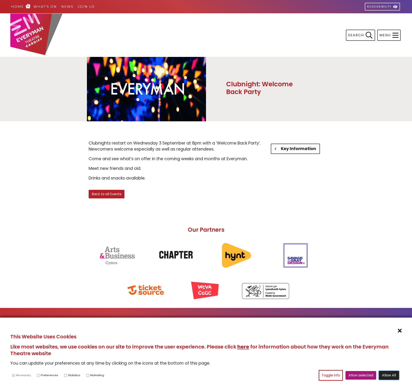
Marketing (97, 375)
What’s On (45, 7)
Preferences (49, 375)
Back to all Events (106, 194)
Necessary (23, 375)
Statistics (74, 375)
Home (17, 7)
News (67, 7)
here (243, 346)
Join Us (86, 7)
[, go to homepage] (108, 35)
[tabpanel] (176, 160)
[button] (389, 35)
